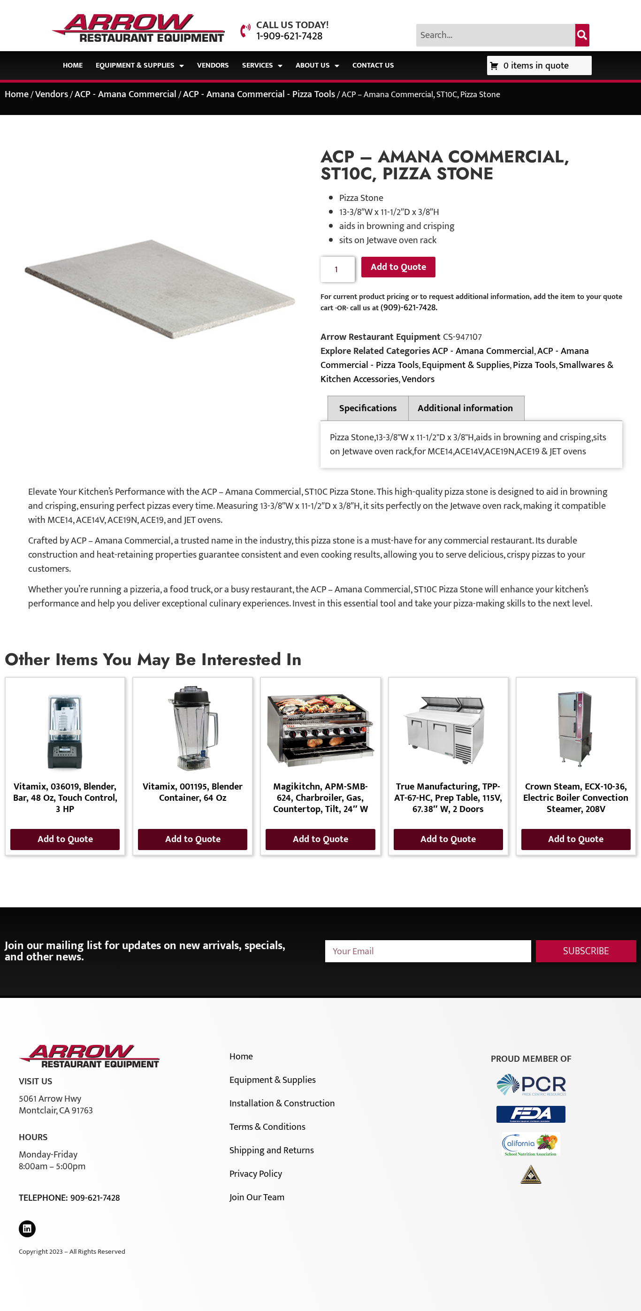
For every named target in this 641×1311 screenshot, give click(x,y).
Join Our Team (256, 1197)
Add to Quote (398, 267)
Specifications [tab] (368, 408)
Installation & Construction (282, 1104)
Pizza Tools (534, 365)
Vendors (213, 65)
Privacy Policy (255, 1174)
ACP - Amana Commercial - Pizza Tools (259, 94)
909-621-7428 (95, 1198)
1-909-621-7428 (289, 36)
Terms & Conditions (267, 1127)
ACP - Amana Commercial (125, 94)
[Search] (582, 35)
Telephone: (44, 1198)
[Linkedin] (27, 1228)
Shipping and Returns (271, 1150)
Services (257, 65)
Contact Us (373, 65)
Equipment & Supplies (135, 65)
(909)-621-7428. (409, 307)
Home (73, 65)
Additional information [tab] (465, 408)
